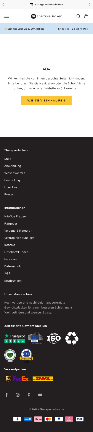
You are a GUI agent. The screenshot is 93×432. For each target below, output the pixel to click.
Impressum (11, 259)
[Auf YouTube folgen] (40, 395)
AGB (7, 273)
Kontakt (9, 245)
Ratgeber (10, 223)
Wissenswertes (14, 173)
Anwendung (12, 166)
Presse (9, 194)
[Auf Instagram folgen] (18, 395)
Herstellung (12, 180)
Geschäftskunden (16, 252)
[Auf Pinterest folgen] (29, 395)
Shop (7, 158)
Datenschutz (13, 266)
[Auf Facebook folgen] (6, 395)
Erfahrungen (13, 280)
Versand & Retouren (18, 230)
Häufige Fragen (15, 216)
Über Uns (10, 187)
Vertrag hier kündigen (19, 237)
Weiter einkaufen (46, 100)
